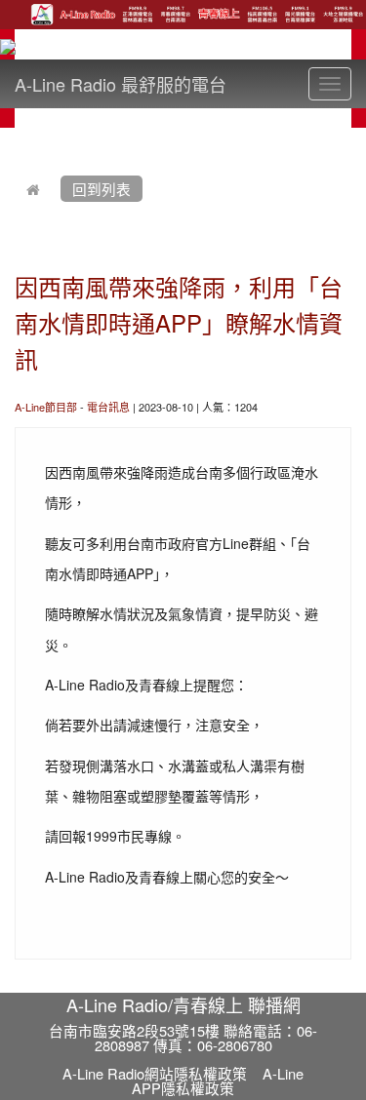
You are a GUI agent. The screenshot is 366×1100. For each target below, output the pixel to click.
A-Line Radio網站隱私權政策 (154, 1073)
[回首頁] (33, 189)
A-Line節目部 (46, 406)
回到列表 (101, 188)
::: (19, 139)
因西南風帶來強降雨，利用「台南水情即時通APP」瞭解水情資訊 (179, 322)
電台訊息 (108, 406)
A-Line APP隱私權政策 (218, 1080)
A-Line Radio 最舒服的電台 (120, 84)
